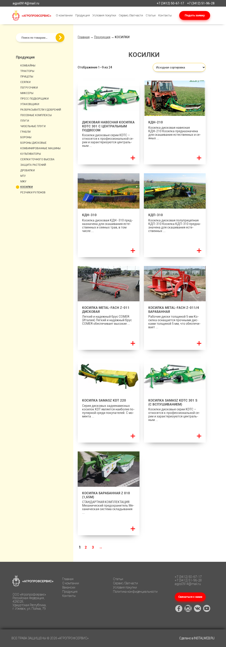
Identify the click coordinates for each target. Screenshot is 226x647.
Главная (84, 37)
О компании (64, 15)
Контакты (165, 15)
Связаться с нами (190, 596)
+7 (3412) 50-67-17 (170, 3)
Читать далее (133, 158)
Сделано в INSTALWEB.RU (197, 638)
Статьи (151, 15)
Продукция (82, 15)
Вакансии (68, 587)
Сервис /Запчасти (131, 15)
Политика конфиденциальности (135, 591)
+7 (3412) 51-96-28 (201, 3)
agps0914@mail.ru (26, 3)
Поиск (60, 37)
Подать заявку (195, 15)
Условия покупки (104, 15)
